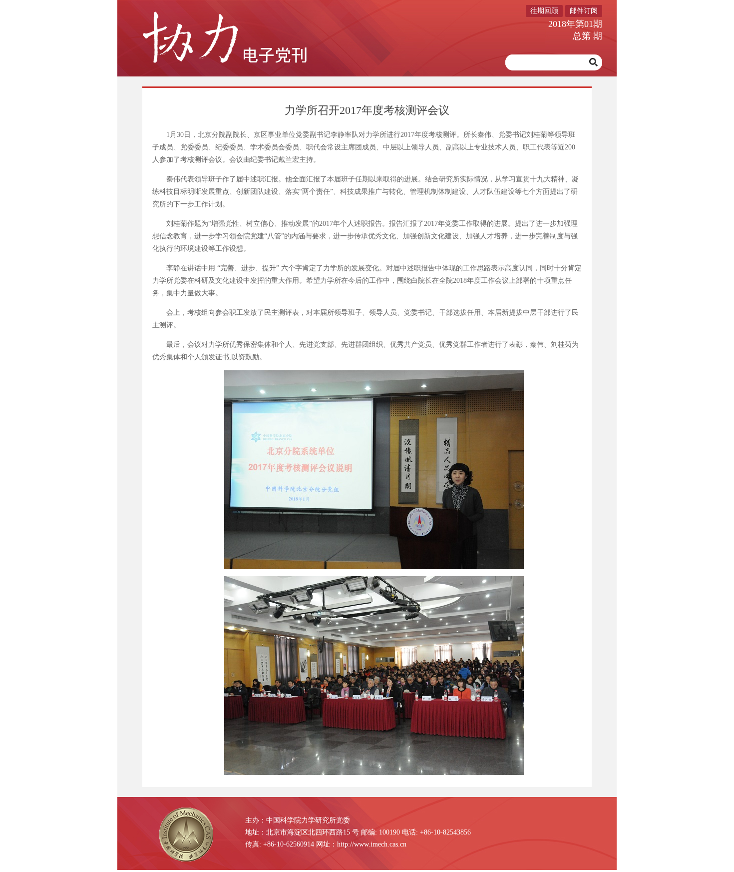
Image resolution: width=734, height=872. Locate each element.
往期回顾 (544, 10)
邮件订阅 (584, 10)
